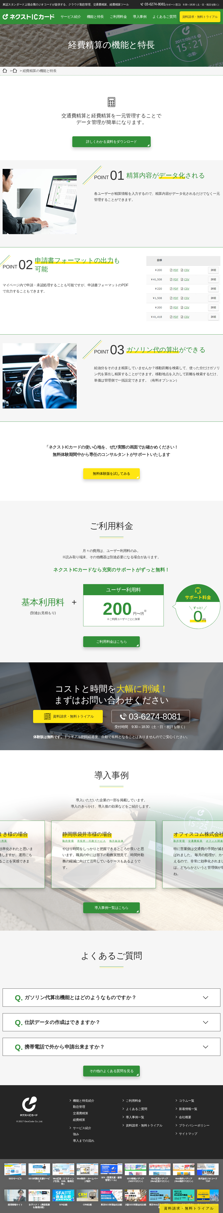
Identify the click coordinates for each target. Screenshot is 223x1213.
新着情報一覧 (188, 1108)
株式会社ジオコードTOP (207, 1179)
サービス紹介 (71, 16)
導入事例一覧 (135, 1117)
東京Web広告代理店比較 (159, 1205)
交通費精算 (80, 1113)
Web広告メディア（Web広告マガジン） (159, 1179)
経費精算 (79, 1119)
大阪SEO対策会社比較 (135, 1204)
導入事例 (139, 16)
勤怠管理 (79, 1106)
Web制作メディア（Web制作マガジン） (183, 1179)
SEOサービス (15, 1178)
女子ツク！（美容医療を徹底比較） (39, 1205)
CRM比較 (87, 1204)
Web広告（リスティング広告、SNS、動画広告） (63, 1181)
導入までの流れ (83, 1140)
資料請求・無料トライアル (200, 16)
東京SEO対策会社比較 (111, 1204)
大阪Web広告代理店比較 (183, 1205)
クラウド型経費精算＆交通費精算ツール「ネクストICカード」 (6, 70)
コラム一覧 (186, 1100)
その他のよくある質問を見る (112, 1071)
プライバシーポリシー (194, 1125)
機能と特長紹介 (83, 1100)
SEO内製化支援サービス (39, 1179)
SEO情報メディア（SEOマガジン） (135, 1179)
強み (76, 1134)
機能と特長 (95, 16)
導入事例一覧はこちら (111, 908)
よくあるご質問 (164, 16)
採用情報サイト (15, 1204)
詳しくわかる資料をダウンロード (111, 141)
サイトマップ (188, 1133)
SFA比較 (63, 1204)
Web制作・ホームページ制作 (87, 1179)
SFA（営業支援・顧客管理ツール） (111, 1178)
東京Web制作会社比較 (207, 1204)
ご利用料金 (118, 16)
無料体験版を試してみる (111, 473)
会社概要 (185, 1117)
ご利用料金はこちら (111, 641)
